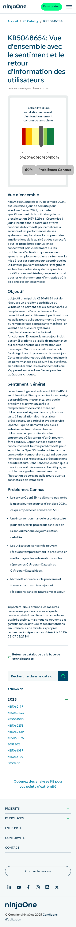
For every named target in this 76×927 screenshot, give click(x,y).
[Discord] (47, 887)
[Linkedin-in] (9, 887)
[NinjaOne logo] (15, 7)
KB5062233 (15, 725)
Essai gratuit (51, 6)
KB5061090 (16, 719)
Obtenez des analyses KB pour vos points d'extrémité (38, 783)
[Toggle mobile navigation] (69, 7)
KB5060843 (16, 713)
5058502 (14, 744)
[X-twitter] (57, 887)
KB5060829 (16, 732)
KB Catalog (30, 21)
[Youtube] (19, 887)
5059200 (14, 763)
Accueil (13, 21)
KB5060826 (16, 738)
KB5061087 (15, 750)
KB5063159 (15, 757)
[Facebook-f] (28, 887)
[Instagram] (38, 887)
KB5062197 (15, 706)
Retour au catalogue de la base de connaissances (36, 657)
